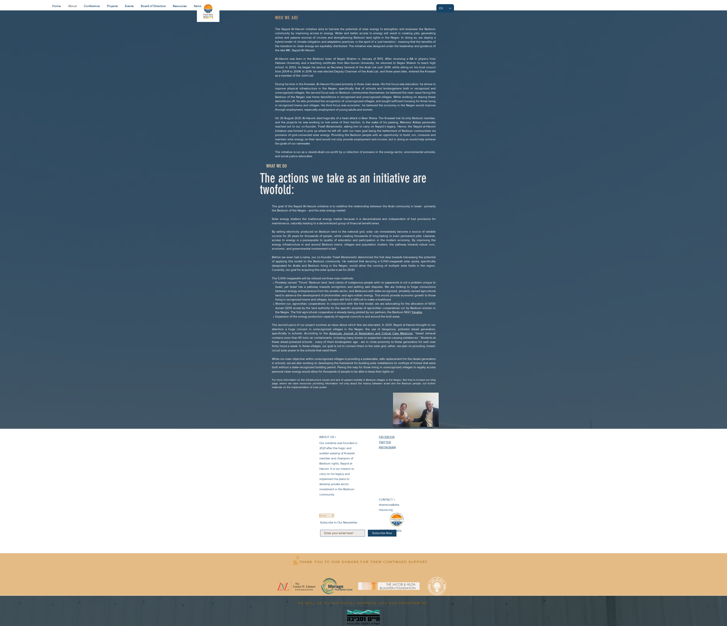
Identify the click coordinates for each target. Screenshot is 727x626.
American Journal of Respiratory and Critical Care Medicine (370, 333)
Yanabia (416, 312)
